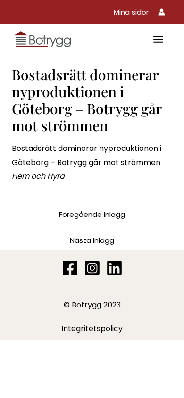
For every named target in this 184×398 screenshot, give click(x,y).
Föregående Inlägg (92, 214)
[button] (131, 12)
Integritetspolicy (92, 328)
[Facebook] (70, 268)
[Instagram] (92, 268)
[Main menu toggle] (158, 39)
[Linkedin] (114, 268)
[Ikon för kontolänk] (161, 12)
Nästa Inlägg (92, 240)
